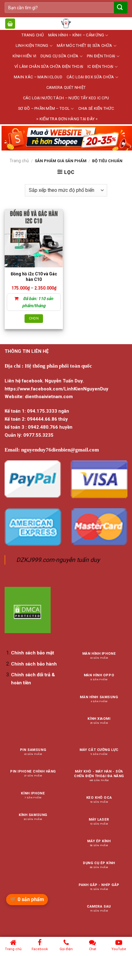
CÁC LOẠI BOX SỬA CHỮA (90, 77)
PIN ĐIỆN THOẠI (101, 56)
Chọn (34, 318)
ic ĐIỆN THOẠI (100, 66)
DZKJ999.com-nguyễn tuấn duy (58, 559)
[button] (10, 24)
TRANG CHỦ (32, 35)
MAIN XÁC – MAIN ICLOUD (38, 77)
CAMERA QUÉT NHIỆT (66, 87)
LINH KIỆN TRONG (32, 45)
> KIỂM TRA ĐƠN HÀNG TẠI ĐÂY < (67, 119)
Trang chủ (19, 160)
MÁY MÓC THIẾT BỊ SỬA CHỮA (84, 45)
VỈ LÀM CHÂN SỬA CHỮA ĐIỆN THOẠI (48, 66)
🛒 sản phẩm (27, 899)
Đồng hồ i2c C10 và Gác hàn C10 (34, 276)
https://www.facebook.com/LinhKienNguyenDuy (56, 389)
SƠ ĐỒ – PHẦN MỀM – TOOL (44, 108)
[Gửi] (120, 8)
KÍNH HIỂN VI (24, 56)
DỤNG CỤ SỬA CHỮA (59, 56)
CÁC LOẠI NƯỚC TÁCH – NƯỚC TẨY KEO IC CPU (66, 98)
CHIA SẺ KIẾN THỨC (96, 108)
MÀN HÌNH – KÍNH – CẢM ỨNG (76, 35)
